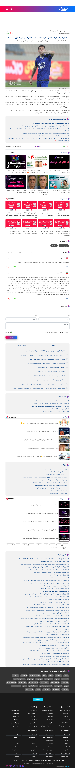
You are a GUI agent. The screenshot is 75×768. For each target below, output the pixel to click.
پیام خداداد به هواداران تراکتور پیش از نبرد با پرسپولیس (51, 367)
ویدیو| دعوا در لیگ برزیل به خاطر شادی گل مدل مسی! (53, 656)
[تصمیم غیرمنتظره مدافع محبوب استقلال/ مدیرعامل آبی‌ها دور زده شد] (37, 65)
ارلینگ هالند (49, 756)
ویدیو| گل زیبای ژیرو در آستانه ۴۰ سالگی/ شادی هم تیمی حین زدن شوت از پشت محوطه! (44, 664)
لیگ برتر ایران (55, 31)
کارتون (50, 723)
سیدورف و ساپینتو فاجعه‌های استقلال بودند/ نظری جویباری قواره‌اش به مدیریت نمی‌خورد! (44, 133)
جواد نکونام (30, 679)
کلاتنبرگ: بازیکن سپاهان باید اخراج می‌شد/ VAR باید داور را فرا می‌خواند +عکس (45, 351)
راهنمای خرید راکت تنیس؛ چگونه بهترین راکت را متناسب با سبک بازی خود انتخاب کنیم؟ (45, 477)
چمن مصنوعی (66, 545)
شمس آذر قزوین (33, 686)
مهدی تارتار (24, 675)
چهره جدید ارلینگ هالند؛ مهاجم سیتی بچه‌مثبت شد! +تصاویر (51, 136)
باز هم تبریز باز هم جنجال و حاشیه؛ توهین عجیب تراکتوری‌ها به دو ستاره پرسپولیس (46, 610)
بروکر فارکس (39, 545)
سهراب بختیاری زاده (35, 675)
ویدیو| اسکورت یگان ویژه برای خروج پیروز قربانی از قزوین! (50, 372)
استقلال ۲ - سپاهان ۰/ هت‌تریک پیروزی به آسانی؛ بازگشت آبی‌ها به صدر (47, 359)
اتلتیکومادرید (32, 737)
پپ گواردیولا (49, 747)
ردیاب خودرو (52, 545)
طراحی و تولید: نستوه (61, 766)
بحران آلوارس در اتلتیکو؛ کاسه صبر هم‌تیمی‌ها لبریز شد (53, 645)
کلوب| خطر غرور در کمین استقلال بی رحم (57, 578)
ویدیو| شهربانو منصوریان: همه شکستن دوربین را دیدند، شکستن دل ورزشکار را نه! (46, 626)
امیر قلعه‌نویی (15, 716)
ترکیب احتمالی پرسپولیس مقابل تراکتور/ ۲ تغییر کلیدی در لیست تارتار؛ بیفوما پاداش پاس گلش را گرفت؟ (39, 388)
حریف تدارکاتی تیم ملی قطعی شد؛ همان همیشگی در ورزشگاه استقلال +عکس (47, 651)
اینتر (34, 740)
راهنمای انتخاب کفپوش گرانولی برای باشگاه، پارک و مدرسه (53, 480)
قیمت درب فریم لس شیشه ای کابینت (57, 493)
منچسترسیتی (48, 679)
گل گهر (66, 750)
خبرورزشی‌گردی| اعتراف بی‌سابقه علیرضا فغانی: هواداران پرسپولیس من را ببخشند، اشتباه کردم (44, 564)
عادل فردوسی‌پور (15, 710)
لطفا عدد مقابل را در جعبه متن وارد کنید (57, 332)
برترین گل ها (56, 689)
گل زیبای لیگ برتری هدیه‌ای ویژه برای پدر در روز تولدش (53, 648)
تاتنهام (33, 753)
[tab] (53, 345)
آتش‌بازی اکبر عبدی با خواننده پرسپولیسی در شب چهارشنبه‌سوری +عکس (48, 406)
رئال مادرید (15, 675)
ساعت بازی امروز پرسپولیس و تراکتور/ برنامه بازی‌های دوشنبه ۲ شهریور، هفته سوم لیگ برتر (42, 355)
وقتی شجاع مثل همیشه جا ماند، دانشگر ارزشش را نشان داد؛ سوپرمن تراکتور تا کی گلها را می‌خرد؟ (43, 559)
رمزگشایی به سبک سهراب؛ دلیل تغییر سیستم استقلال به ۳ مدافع (50, 624)
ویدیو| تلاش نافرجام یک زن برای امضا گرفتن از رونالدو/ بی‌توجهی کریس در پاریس (46, 567)
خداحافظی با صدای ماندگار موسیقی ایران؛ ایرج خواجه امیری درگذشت (50, 401)
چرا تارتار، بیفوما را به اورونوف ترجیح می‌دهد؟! (55, 586)
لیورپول (66, 686)
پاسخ (67, 266)
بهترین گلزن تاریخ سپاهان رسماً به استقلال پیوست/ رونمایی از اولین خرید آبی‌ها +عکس (45, 580)
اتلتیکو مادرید (58, 686)
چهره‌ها (50, 716)
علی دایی (33, 720)
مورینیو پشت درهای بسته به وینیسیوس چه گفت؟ (54, 653)
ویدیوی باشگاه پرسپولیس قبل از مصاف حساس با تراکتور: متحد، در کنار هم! (47, 597)
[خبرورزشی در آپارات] (13, 766)
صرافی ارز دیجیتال (10, 545)
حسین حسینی (44, 682)
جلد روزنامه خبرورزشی (46, 726)
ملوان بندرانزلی (64, 756)
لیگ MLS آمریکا (33, 682)
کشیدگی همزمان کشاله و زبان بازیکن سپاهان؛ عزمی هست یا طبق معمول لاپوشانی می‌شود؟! (44, 126)
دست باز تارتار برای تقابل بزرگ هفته (58, 599)
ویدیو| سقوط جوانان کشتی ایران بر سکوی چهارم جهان (53, 561)
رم (18, 740)
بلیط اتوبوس (60, 548)
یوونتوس (16, 756)
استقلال (54, 246)
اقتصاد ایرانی (53, 548)
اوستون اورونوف (16, 686)
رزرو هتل (67, 548)
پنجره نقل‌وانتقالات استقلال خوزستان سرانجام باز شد (54, 588)
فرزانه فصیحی (15, 713)
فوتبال (61, 31)
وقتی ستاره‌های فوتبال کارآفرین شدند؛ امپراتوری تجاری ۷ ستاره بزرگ (50, 123)
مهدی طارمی (32, 726)
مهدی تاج (33, 716)
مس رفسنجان (64, 753)
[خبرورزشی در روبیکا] (16, 766)
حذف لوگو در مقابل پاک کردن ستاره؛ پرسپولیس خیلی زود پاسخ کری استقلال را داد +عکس (45, 659)
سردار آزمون (32, 710)
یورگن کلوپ (49, 743)
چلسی (33, 756)
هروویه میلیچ (64, 246)
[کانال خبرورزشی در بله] (22, 766)
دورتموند (38, 689)
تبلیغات (66, 716)
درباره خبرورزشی (64, 710)
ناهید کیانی (16, 720)
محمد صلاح (49, 740)
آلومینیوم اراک (22, 682)
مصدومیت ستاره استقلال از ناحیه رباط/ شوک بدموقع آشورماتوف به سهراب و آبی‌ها (47, 607)
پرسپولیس (58, 675)
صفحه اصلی (67, 31)
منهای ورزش (62, 397)
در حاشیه (49, 720)
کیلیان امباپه (49, 734)
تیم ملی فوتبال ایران (47, 710)
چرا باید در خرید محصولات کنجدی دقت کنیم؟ (55, 469)
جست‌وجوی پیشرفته (63, 726)
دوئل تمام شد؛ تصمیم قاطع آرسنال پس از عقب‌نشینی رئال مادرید (51, 640)
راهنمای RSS (65, 723)
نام (69, 316)
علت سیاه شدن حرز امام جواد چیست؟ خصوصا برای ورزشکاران (52, 488)
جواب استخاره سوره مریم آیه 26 (59, 491)
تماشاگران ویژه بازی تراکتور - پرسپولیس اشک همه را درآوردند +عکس (49, 572)
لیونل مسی (65, 689)
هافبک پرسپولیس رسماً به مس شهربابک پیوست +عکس (51, 380)
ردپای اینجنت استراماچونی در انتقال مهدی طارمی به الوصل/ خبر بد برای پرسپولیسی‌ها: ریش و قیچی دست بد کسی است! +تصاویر (38, 129)
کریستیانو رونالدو (47, 737)
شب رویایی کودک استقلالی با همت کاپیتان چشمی (54, 661)
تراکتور (44, 675)
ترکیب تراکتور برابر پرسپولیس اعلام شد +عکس (55, 613)
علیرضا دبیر (32, 723)
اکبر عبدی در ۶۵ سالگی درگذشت (59, 409)
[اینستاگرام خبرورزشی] (7, 766)
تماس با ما (65, 713)
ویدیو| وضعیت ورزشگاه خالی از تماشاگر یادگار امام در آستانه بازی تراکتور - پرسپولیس (45, 594)
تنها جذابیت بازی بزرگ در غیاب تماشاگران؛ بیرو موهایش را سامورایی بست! (48, 569)
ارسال (11, 337)
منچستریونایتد (15, 750)
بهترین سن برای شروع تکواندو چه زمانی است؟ (55, 474)
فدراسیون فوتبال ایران (46, 686)
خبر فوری (59, 545)
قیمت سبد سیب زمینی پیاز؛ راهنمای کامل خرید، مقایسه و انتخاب (51, 485)
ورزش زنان (49, 713)
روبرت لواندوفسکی (47, 750)
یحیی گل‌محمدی (15, 723)
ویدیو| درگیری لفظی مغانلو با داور (58, 575)
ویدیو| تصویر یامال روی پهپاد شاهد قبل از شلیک (54, 412)
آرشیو (66, 720)
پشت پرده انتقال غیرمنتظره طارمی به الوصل (56, 634)
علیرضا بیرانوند (55, 682)
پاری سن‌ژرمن (32, 750)
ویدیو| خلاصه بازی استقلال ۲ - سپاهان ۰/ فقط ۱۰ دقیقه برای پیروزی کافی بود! (46, 363)
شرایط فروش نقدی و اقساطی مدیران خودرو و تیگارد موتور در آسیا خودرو (49, 482)
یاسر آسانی (65, 679)
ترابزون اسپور (46, 689)
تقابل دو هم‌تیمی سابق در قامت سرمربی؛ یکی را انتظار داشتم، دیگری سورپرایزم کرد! (46, 632)
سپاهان (51, 675)
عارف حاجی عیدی (11, 682)
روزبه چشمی (65, 682)
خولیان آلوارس (29, 689)
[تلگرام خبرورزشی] (10, 766)
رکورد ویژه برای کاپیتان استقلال (59, 629)
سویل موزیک (31, 545)
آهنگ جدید (46, 545)
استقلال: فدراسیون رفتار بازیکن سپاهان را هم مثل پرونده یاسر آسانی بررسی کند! (47, 583)
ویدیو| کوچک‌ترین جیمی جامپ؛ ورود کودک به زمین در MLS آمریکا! (50, 605)
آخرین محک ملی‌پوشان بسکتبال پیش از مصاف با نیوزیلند (53, 621)
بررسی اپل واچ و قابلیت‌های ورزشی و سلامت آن (55, 472)
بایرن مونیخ (39, 679)
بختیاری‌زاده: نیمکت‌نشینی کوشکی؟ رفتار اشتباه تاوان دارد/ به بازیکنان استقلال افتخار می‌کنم (42, 384)
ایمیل (35, 316)
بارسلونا (57, 679)
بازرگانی (63, 465)
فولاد (67, 747)
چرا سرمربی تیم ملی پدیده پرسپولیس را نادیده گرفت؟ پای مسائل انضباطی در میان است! (45, 637)
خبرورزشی (63, 9)
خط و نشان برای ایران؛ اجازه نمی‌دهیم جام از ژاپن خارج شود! (52, 602)
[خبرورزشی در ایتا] (19, 766)
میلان (24, 686)
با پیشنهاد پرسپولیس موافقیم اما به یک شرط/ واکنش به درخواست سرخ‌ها (47, 376)
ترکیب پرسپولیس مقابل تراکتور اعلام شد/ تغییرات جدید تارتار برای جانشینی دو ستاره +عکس (44, 618)
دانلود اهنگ (24, 545)
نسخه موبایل (38, 700)
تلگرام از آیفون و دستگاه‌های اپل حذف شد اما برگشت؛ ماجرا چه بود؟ (50, 403)
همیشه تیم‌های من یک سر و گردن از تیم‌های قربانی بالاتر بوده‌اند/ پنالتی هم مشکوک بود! (45, 643)
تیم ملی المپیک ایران (19, 679)
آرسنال (33, 734)
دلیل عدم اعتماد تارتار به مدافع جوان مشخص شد (55, 591)
